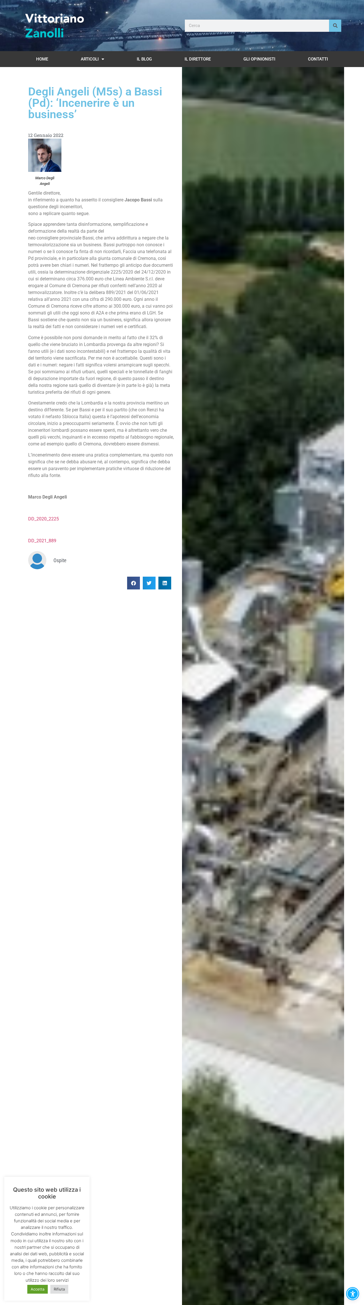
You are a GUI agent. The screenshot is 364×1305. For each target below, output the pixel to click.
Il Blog (144, 59)
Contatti (318, 59)
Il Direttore (198, 59)
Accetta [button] (37, 1289)
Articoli (90, 59)
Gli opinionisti (259, 59)
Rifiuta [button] (59, 1289)
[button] (133, 583)
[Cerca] (335, 26)
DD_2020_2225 (43, 519)
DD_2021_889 (42, 540)
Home (42, 59)
